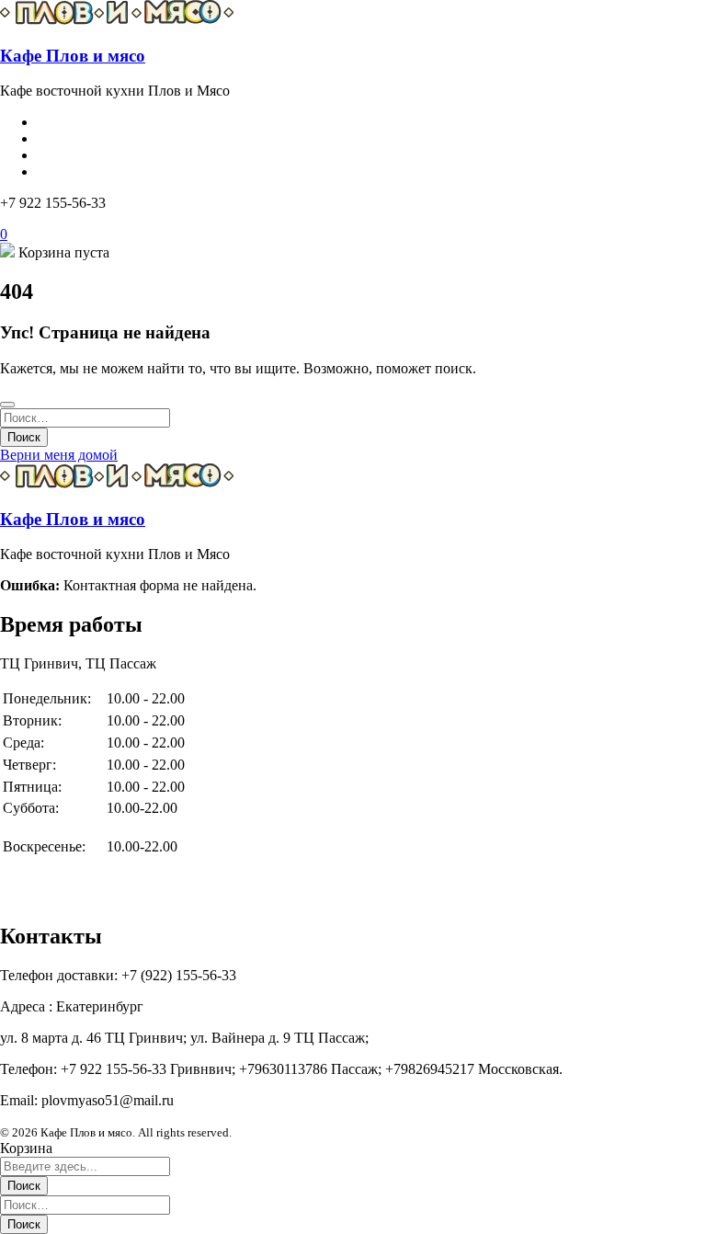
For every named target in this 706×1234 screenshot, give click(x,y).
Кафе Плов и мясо (72, 55)
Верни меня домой (59, 455)
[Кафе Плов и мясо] (117, 20)
